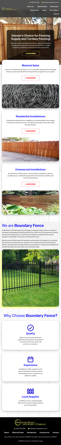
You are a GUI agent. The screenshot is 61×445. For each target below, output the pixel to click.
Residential (31, 433)
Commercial (44, 433)
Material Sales (18, 433)
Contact (56, 433)
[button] (2, 37)
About (6, 433)
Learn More (31, 78)
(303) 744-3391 (35, 2)
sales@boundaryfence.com (51, 2)
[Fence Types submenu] (58, 10)
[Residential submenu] (58, 6)
